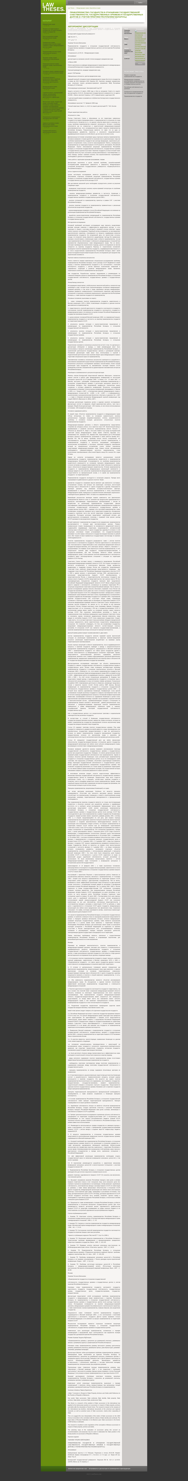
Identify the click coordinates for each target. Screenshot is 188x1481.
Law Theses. (54, 7)
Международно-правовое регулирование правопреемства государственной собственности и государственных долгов (134, 82)
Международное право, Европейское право (88, 8)
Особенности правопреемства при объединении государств (133, 92)
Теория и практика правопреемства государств (133, 75)
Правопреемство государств (133, 96)
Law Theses (71, 8)
